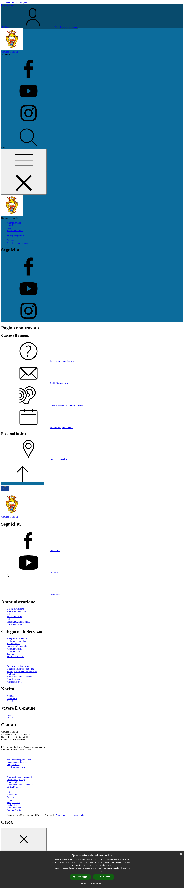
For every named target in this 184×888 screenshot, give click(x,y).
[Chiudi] (24, 839)
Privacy (10, 797)
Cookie (10, 800)
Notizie (10, 696)
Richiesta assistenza (16, 767)
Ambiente (11, 674)
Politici (10, 619)
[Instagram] (28, 123)
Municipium (61, 815)
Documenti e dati (14, 624)
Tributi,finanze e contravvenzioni (22, 671)
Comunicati (12, 698)
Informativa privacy (16, 779)
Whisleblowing (14, 787)
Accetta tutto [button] (80, 877)
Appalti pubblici (14, 649)
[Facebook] (28, 79)
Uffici (9, 614)
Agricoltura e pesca (15, 682)
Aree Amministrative (16, 611)
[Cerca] (28, 147)
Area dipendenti (14, 807)
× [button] (181, 854)
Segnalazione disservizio (18, 762)
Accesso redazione (77, 815)
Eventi (10, 717)
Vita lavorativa (13, 643)
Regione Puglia (8, 5)
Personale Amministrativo (18, 621)
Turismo (10, 654)
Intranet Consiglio (15, 810)
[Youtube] (28, 101)
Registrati (6, 27)
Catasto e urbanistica (16, 651)
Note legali (12, 782)
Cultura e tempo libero (17, 641)
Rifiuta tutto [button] (104, 877)
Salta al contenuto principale (14, 2)
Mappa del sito (13, 802)
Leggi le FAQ (13, 764)
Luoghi (10, 715)
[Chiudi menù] (24, 183)
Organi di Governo (15, 609)
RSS (9, 792)
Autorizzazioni (13, 679)
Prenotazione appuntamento (19, 759)
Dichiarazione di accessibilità (20, 784)
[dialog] (92, 869)
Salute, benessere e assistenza (20, 676)
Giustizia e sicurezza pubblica (20, 669)
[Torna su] (22, 483)
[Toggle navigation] (24, 160)
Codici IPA (12, 805)
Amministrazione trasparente (20, 777)
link (108, 871)
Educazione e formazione (18, 666)
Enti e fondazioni (14, 616)
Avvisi (10, 701)
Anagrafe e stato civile (17, 638)
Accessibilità (12, 794)
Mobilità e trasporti (15, 656)
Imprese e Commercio (17, 646)
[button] (92, 883)
